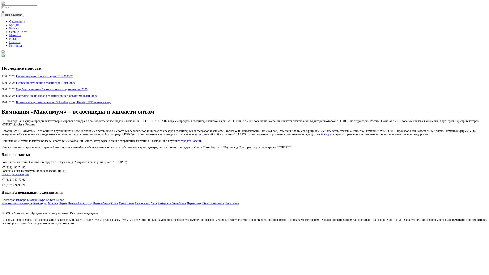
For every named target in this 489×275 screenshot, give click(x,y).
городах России (191, 140)
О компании (17, 21)
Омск (114, 203)
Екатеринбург (36, 199)
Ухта (154, 203)
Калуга (50, 199)
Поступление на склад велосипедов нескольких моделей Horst (56, 95)
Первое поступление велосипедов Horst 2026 (45, 82)
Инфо (13, 38)
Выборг (21, 199)
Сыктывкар (142, 203)
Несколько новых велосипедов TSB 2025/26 (44, 76)
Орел (122, 203)
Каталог (14, 28)
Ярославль (232, 203)
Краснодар (40, 203)
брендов (326, 134)
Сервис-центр (18, 31)
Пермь (63, 203)
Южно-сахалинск (213, 203)
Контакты (15, 45)
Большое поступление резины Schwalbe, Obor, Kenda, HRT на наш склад (63, 102)
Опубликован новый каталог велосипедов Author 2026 (51, 89)
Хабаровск (165, 203)
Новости (14, 42)
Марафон (15, 35)
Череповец (194, 203)
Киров (60, 199)
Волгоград (8, 199)
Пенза (130, 203)
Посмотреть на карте (15, 174)
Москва (53, 203)
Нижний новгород (80, 203)
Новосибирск (101, 203)
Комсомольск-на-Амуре (17, 203)
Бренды (14, 25)
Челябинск (179, 203)
